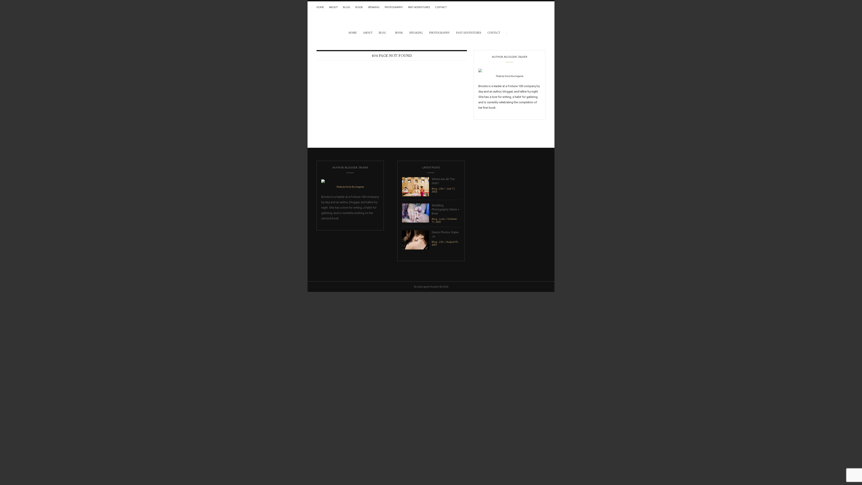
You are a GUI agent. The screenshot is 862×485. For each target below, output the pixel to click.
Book (359, 7)
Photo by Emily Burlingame (509, 76)
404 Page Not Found (392, 56)
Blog (346, 7)
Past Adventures (419, 7)
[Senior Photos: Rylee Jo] (415, 239)
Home (320, 7)
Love (442, 219)
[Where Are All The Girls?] (415, 186)
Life (441, 188)
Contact (441, 7)
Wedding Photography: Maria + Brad (445, 209)
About (333, 7)
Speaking (374, 7)
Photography (394, 7)
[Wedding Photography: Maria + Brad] (415, 212)
